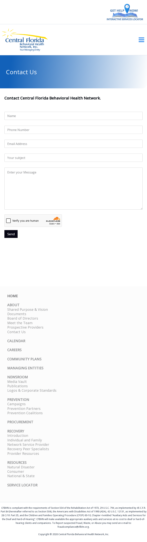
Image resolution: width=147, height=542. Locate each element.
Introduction (17, 435)
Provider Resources (23, 453)
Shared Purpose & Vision (27, 309)
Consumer (15, 471)
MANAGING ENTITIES (25, 368)
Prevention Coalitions (25, 413)
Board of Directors (22, 318)
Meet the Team (20, 323)
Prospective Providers (25, 327)
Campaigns (16, 404)
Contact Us (16, 332)
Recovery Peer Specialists (28, 449)
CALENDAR (16, 341)
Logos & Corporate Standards (31, 390)
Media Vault (17, 381)
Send (11, 234)
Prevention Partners (24, 408)
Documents (16, 314)
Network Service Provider (28, 444)
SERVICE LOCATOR (22, 485)
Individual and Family (24, 440)
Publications (17, 386)
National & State (21, 476)
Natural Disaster (21, 467)
